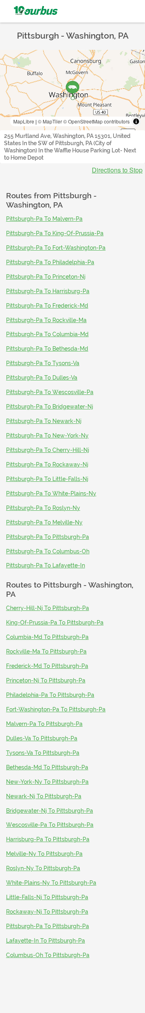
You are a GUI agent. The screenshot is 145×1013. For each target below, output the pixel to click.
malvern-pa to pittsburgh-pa (44, 724)
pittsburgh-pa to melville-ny (44, 522)
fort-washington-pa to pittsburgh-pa (56, 709)
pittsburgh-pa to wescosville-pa (49, 392)
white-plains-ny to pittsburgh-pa (51, 882)
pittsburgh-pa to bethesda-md (47, 348)
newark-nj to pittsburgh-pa (43, 796)
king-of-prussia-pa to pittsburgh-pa (55, 622)
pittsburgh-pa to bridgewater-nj (49, 406)
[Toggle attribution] (136, 121)
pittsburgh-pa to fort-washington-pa (56, 248)
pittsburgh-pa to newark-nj (43, 421)
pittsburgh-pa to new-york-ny (47, 435)
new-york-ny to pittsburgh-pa (47, 782)
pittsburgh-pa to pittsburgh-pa (47, 537)
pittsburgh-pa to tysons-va (42, 363)
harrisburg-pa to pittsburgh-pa (47, 839)
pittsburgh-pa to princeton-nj (45, 276)
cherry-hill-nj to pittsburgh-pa (47, 608)
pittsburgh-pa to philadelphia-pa (50, 262)
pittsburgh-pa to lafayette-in (45, 565)
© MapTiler (50, 121)
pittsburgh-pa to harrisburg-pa (47, 291)
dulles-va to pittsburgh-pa (41, 738)
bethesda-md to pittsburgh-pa (47, 767)
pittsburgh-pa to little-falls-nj (47, 479)
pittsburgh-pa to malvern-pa (44, 219)
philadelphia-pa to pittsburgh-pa (50, 695)
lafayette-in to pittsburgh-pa (45, 940)
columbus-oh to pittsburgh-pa (47, 955)
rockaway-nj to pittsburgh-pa (47, 911)
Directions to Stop (117, 170)
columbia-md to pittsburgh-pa (47, 637)
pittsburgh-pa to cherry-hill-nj (47, 450)
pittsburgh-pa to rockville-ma (46, 320)
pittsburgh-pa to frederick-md (47, 305)
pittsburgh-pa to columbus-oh (47, 551)
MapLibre (23, 121)
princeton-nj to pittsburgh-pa (45, 680)
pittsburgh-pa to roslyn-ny (43, 508)
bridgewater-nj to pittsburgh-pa (49, 811)
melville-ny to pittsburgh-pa (44, 854)
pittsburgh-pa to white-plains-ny (51, 493)
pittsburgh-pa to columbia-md (47, 334)
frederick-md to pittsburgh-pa (47, 666)
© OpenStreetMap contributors (96, 121)
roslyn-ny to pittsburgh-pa (43, 868)
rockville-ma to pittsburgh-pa (46, 651)
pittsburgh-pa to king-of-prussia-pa (55, 233)
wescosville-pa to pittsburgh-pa (49, 825)
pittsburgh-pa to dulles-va (41, 377)
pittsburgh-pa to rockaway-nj (47, 464)
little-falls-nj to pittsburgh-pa (47, 897)
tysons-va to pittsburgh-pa (42, 753)
